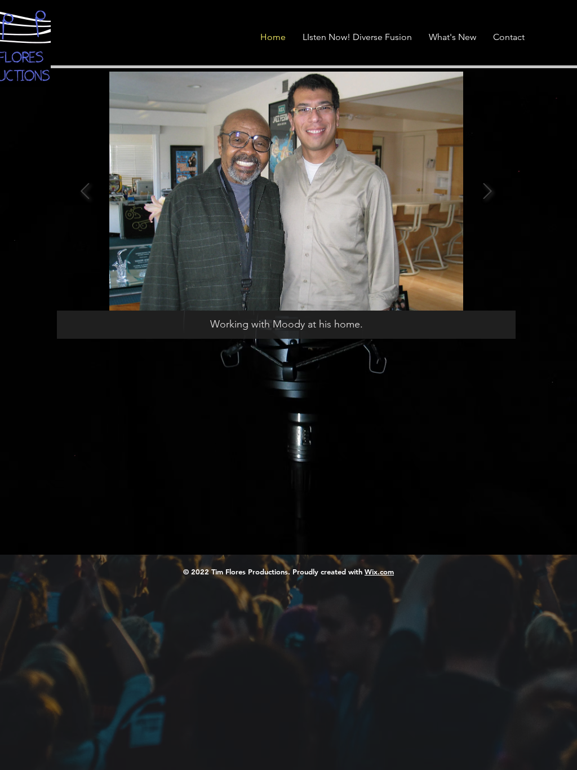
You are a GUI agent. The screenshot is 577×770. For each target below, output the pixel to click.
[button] (550, 25)
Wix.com (379, 571)
